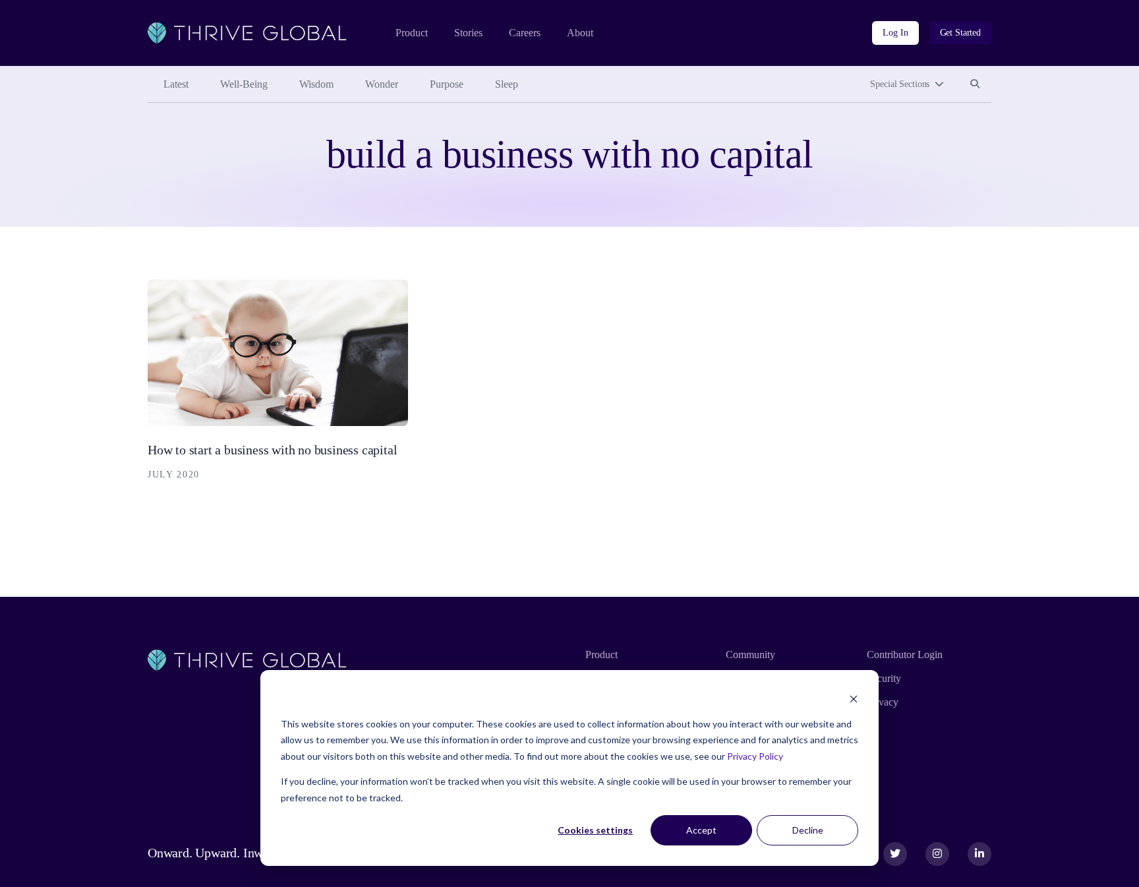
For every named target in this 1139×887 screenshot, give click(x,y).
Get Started (960, 33)
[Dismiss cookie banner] (853, 698)
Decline (807, 830)
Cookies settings (595, 830)
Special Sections (899, 84)
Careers (524, 32)
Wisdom (316, 84)
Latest (176, 84)
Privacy (882, 702)
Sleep (506, 84)
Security (884, 678)
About (580, 32)
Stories (468, 32)
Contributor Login (905, 654)
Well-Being (244, 84)
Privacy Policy (755, 756)
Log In (895, 33)
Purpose (446, 84)
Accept (701, 830)
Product (411, 32)
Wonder (381, 84)
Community (750, 654)
